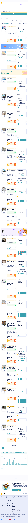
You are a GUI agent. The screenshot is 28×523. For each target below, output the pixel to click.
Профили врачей (25, 503)
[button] (14, 9)
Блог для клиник (14, 506)
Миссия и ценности (2, 501)
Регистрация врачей (13, 503)
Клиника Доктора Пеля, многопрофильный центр (11, 325)
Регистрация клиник (13, 501)
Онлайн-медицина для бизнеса (19, 508)
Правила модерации (13, 509)
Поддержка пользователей (8, 505)
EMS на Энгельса (10, 426)
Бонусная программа (7, 503)
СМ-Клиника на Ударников (10, 114)
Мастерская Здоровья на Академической (11, 368)
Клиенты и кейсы (14, 507)
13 (13, 447)
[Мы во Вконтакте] (25, 493)
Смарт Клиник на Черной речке (10, 240)
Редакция (2, 505)
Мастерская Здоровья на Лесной (11, 303)
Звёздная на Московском (9, 79)
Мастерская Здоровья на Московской (11, 347)
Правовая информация (24, 521)
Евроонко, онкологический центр (10, 390)
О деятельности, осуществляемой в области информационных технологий (9, 517)
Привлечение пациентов (13, 499)
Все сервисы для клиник (14, 505)
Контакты (2, 506)
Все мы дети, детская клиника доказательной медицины (11, 283)
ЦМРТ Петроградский (10, 28)
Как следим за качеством (19, 503)
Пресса (2, 504)
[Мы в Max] (26, 493)
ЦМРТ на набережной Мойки (11, 171)
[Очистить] (26, 9)
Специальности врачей (25, 498)
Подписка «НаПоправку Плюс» (19, 506)
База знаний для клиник (14, 511)
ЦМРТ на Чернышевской (10, 150)
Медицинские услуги (24, 502)
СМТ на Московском (11, 53)
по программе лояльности (5, 73)
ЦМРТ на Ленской (10, 129)
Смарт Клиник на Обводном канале (11, 210)
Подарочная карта (18, 511)
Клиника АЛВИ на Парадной (10, 262)
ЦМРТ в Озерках (10, 189)
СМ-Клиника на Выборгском (10, 97)
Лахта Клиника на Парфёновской (10, 408)
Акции (2, 6)
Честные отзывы (8, 501)
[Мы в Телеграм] (23, 493)
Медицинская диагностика (24, 500)
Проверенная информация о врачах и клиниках (8, 500)
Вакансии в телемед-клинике (19, 500)
